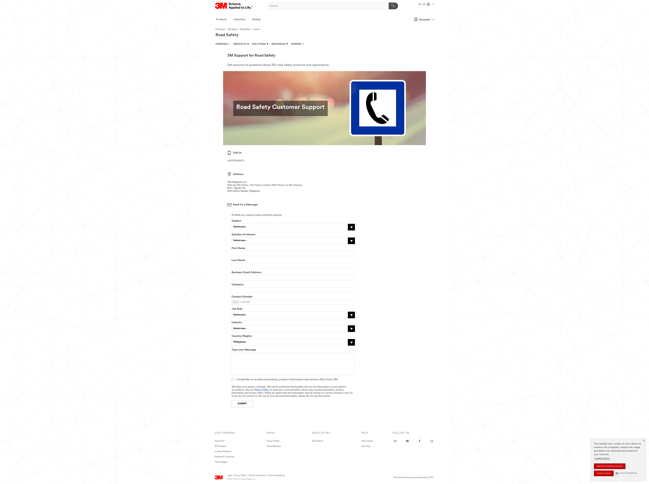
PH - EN (422, 5)
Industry (237, 322)
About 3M (219, 441)
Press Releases (274, 446)
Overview (221, 44)
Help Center (367, 441)
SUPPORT (296, 44)
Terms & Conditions (257, 476)
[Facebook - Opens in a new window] (419, 441)
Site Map (365, 446)
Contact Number (242, 296)
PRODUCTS (240, 44)
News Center (273, 441)
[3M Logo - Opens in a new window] (234, 6)
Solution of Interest (243, 234)
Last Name (238, 260)
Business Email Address (246, 272)
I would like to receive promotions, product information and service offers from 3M (287, 379)
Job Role (237, 309)
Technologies (221, 462)
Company (238, 284)
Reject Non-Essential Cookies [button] (610, 466)
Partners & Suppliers (224, 457)
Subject (236, 221)
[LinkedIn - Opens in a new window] (395, 441)
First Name (238, 248)
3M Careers (220, 446)
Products (221, 19)
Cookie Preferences (276, 476)
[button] (626, 473)
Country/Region (242, 336)
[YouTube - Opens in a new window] (407, 441)
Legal (229, 476)
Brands (256, 19)
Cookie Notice (602, 458)
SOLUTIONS (259, 44)
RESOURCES (278, 44)
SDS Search (317, 441)
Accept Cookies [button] (604, 473)
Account (424, 19)
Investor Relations (223, 451)
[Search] (393, 6)
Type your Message (244, 350)
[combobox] (235, 302)
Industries (240, 19)
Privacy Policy (261, 390)
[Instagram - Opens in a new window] (431, 441)
